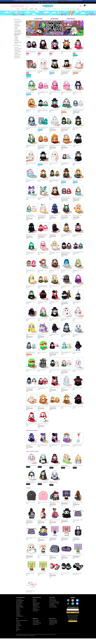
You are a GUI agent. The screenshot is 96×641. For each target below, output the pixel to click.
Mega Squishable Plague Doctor (77, 163)
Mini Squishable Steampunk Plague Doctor (66, 180)
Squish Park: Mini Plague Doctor (43, 465)
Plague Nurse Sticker (29, 555)
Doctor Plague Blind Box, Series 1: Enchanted (31, 71)
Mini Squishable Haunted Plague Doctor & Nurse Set (30, 353)
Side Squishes (17, 45)
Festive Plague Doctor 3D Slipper (53, 573)
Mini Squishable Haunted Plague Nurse (77, 335)
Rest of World (51, 624)
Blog (17, 630)
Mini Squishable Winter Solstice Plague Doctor (31, 128)
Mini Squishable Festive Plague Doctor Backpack (54, 502)
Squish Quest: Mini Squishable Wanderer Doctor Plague (43, 482)
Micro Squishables (17, 30)
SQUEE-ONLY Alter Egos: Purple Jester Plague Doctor (54, 445)
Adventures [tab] (54, 18)
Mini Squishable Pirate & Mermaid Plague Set (65, 163)
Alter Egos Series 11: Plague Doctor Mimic (77, 235)
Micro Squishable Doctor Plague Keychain (77, 302)
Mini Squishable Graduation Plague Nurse (42, 71)
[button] (81, 6)
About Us (17, 626)
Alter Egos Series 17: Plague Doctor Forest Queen (65, 216)
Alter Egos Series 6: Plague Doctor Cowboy (42, 270)
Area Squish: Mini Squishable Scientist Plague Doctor (31, 482)
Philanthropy (18, 629)
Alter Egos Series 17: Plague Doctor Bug (77, 92)
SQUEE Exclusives (17, 57)
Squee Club (18, 624)
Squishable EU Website (53, 621)
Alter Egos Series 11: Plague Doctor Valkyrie (53, 253)
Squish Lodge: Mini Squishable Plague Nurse (78, 466)
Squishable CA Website (53, 620)
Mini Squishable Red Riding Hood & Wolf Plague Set (65, 198)
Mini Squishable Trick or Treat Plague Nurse (43, 52)
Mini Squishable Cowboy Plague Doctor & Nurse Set (30, 270)
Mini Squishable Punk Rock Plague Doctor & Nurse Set (65, 253)
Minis (49, 9)
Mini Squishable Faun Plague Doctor (66, 52)
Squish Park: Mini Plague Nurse (31, 465)
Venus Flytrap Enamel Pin (77, 555)
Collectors (24, 9)
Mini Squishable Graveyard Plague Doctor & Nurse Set (65, 128)
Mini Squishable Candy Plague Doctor (78, 52)
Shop (18, 9)
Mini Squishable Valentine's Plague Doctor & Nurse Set (54, 353)
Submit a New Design (53, 607)
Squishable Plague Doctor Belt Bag (54, 520)
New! (78, 9)
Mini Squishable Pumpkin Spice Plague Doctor (54, 146)
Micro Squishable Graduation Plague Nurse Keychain (78, 71)
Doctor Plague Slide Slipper (77, 573)
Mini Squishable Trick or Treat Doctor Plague (54, 52)
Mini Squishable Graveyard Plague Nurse (30, 146)
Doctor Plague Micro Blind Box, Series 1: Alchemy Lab (43, 128)
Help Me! (17, 621)
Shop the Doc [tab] (71, 18)
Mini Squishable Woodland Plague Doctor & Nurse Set (42, 286)
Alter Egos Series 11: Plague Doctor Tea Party (42, 253)
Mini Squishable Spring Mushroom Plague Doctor (77, 198)
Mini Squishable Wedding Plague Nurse (65, 319)
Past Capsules (16, 56)
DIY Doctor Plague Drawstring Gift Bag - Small (31, 538)
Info (36, 9)
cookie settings (75, 615)
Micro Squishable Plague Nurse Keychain (31, 406)
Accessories (16, 53)
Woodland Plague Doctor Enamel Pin (30, 573)
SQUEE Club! (55, 2)
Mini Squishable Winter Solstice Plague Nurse (54, 128)
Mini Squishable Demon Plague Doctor (78, 406)
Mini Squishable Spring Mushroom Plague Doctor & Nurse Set (31, 216)
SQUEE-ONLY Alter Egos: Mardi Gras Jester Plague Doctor (43, 445)
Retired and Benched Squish (54, 603)
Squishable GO (35, 605)
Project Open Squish (52, 605)
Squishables (44, 9)
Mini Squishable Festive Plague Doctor (31, 424)
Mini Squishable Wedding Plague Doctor (53, 319)
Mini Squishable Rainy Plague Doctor (31, 335)
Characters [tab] (38, 18)
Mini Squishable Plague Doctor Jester (54, 388)
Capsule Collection (17, 54)
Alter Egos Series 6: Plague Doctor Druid (65, 286)
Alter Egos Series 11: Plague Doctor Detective (65, 235)
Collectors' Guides (52, 599)
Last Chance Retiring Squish (54, 601)
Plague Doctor (65, 9)
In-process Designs (52, 600)
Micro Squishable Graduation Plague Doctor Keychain (66, 71)
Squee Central (18, 625)
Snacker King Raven (52, 234)
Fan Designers (51, 604)
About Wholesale (36, 620)
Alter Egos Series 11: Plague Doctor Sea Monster (30, 253)
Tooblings (16, 37)
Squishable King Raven (76, 352)
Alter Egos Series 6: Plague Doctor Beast (53, 270)
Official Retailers (35, 624)
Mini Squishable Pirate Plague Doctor (54, 198)
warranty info (75, 616)
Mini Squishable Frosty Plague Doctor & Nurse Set (31, 388)
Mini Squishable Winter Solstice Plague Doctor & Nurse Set (78, 110)
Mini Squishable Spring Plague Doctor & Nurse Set (66, 353)
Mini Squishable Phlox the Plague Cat (42, 335)
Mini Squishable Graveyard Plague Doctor (77, 128)
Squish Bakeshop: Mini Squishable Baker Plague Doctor (53, 482)
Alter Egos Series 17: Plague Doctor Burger (30, 110)
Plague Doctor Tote (76, 537)
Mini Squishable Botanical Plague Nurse (30, 92)
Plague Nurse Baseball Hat (42, 502)
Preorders (16, 43)
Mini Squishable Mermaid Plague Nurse (30, 180)
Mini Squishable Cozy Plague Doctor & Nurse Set (66, 370)
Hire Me (17, 628)
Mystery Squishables (18, 48)
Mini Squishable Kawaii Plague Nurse (31, 198)
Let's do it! (73, 612)
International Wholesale (37, 623)
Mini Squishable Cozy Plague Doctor (43, 319)
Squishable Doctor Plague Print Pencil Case (66, 556)
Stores (31, 9)
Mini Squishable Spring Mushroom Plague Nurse (42, 216)
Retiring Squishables (17, 42)
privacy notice (69, 615)
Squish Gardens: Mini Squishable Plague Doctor (65, 466)
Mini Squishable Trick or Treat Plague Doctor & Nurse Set (31, 52)
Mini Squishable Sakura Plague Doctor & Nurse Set (43, 92)
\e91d (26, 6)
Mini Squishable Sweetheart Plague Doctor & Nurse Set (42, 235)
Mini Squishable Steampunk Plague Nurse (77, 180)
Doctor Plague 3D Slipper (65, 573)
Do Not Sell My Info (72, 621)
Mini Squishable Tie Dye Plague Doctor (66, 388)
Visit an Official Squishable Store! (22, 620)
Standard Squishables (18, 21)
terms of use (70, 616)
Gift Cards (16, 47)
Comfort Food (56, 9)
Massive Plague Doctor (65, 301)
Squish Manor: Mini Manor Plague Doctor (53, 466)
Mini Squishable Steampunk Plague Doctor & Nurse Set (54, 180)
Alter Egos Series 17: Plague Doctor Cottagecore (77, 216)
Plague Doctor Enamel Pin (65, 502)
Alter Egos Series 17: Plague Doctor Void (30, 235)
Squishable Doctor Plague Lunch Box (53, 556)
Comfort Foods (17, 22)
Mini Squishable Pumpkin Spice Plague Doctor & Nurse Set (43, 146)
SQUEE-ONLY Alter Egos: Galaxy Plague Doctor (31, 445)
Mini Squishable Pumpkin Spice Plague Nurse (66, 146)
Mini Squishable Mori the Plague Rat (42, 198)
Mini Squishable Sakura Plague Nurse (66, 92)
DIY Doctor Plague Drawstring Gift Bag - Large (78, 520)
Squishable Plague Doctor (77, 145)
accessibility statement (73, 619)
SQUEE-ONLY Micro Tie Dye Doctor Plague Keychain (77, 445)
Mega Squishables (17, 31)
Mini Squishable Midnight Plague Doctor (53, 216)
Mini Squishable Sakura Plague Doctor (54, 92)
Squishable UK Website (53, 623)
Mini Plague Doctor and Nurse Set (54, 370)
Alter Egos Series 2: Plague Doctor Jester (53, 302)
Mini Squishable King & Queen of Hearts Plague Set (43, 388)
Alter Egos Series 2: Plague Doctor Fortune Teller (77, 286)
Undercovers (16, 24)
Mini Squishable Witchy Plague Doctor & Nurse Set (78, 253)
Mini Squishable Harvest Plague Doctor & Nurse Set (54, 406)
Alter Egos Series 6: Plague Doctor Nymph (77, 270)
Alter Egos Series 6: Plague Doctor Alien (65, 270)
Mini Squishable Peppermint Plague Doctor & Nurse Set (42, 110)
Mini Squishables (17, 25)
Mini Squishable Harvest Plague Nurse (43, 406)
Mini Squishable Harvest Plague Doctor (66, 406)
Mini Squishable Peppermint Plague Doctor (54, 110)
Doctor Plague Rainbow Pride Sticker (43, 538)
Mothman (73, 9)
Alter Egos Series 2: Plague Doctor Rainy (30, 286)
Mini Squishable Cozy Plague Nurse (77, 319)
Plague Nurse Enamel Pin (65, 537)
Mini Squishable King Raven (54, 334)
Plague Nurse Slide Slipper (30, 590)
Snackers (16, 28)
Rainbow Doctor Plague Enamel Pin (43, 556)
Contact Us (18, 623)
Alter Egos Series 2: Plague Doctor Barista (30, 302)
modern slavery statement (72, 618)
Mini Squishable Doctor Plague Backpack (78, 502)
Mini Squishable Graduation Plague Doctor (54, 71)
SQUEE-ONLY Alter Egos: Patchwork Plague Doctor (65, 445)
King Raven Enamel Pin (53, 537)
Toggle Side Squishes (25, 45)
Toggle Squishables (25, 19)
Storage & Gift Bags (17, 51)
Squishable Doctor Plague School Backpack (30, 520)
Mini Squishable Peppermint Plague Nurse (66, 110)
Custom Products (36, 621)
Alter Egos (16, 27)
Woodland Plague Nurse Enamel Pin (42, 573)
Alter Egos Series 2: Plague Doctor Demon (42, 302)
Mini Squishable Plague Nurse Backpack (43, 520)
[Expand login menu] (81, 6)
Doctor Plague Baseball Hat (30, 502)
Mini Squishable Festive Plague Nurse (43, 424)
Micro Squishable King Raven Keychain (31, 319)
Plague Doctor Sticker (64, 519)
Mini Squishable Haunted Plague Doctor (65, 335)
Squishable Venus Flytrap (42, 352)
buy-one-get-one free (63, 0)
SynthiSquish (16, 40)
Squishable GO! (17, 50)
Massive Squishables (18, 33)
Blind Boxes (16, 39)
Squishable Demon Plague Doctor (77, 388)
